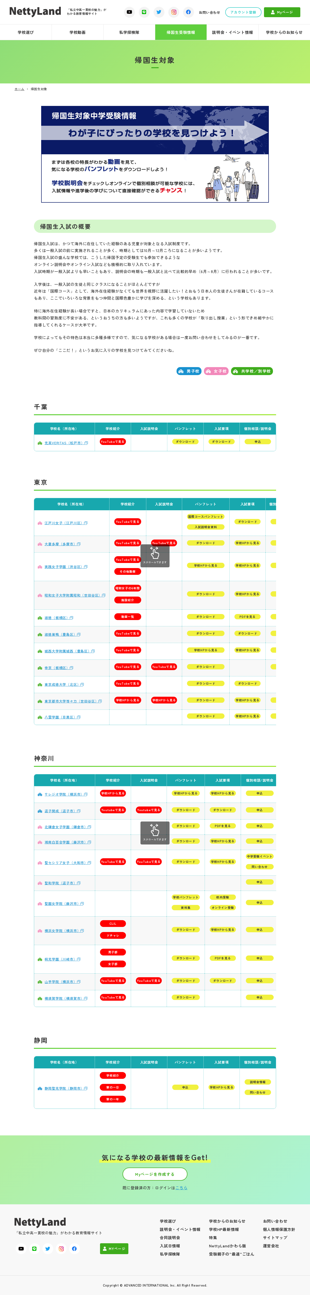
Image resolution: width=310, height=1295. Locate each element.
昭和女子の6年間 (128, 588)
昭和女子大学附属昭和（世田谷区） (73, 595)
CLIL (113, 923)
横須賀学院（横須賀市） (64, 998)
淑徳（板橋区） (57, 617)
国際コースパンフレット (205, 516)
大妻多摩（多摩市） (61, 543)
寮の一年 (112, 1099)
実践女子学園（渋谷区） (64, 566)
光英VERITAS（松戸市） (64, 442)
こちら (181, 1188)
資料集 (186, 907)
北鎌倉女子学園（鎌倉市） (66, 826)
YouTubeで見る (112, 441)
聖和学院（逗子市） (61, 883)
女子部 (113, 964)
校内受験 (222, 897)
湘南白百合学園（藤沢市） (66, 842)
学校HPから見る (247, 543)
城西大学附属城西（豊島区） (68, 651)
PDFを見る (248, 616)
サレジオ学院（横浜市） (64, 794)
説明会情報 (258, 1082)
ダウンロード (185, 441)
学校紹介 (112, 1075)
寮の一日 (112, 1087)
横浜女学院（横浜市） (62, 930)
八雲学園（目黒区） (61, 717)
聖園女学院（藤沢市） (62, 903)
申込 (258, 441)
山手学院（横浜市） (61, 981)
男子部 (113, 952)
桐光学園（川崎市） (61, 959)
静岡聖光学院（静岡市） (64, 1088)
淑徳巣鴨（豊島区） (61, 634)
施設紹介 (127, 600)
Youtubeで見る (112, 810)
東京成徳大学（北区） (62, 684)
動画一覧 (127, 616)
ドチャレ (113, 935)
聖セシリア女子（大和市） (66, 862)
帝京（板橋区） (57, 667)
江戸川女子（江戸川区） (64, 522)
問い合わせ (260, 867)
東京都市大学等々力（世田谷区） (71, 701)
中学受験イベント (260, 856)
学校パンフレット (186, 897)
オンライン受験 (223, 907)
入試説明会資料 (206, 527)
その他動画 (128, 571)
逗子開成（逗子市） (61, 810)
